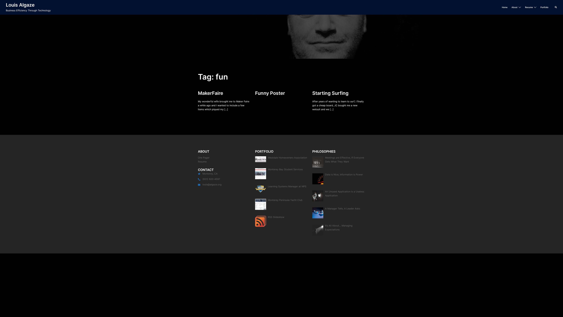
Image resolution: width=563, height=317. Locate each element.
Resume (529, 7)
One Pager (204, 157)
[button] (556, 7)
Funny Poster (270, 93)
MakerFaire (210, 93)
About (514, 7)
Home (504, 7)
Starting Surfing (330, 93)
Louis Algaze (20, 5)
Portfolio (544, 7)
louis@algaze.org (212, 184)
